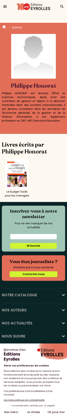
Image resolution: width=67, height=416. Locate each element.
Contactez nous (34, 274)
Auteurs (17, 27)
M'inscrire (33, 246)
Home (4, 27)
